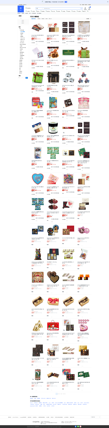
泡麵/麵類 (20, 60)
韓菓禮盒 (21, 36)
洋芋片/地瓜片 (22, 42)
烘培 (20, 69)
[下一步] (67, 394)
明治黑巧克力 (70, 404)
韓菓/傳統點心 (22, 52)
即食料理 (20, 61)
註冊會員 (83, 4)
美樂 (44, 404)
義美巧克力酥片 (45, 402)
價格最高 (43, 18)
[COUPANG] (36, 422)
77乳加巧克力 (85, 404)
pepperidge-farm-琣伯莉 (34, 405)
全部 (37, 8)
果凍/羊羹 (21, 53)
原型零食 (21, 57)
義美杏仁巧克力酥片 (70, 402)
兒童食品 (20, 71)
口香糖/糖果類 (22, 55)
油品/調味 (20, 63)
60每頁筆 (87, 18)
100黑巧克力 (36, 402)
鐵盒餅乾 (40, 402)
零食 (30, 13)
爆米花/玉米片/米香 (23, 47)
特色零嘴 (21, 49)
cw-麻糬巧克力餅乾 (49, 404)
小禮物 (41, 404)
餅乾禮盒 (21, 33)
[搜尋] (81, 8)
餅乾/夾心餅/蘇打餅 (23, 44)
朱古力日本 (54, 404)
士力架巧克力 (32, 404)
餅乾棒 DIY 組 (22, 39)
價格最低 (39, 18)
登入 (80, 4)
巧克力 (21, 50)
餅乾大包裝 (79, 404)
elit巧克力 (52, 405)
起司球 (75, 402)
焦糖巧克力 (59, 404)
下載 (66, 1)
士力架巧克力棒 (64, 404)
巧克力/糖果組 (39, 13)
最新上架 (50, 18)
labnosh (31, 402)
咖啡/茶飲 (20, 65)
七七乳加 (44, 405)
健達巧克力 (75, 404)
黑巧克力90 (37, 404)
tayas (49, 402)
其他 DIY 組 (22, 41)
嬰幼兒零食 (21, 58)
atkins (78, 402)
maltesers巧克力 (86, 402)
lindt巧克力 (48, 405)
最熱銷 (47, 18)
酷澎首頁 (19, 13)
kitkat (65, 402)
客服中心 (86, 4)
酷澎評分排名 (34, 18)
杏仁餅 (82, 402)
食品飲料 (26, 13)
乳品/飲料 (20, 66)
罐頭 (20, 68)
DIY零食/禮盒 (34, 13)
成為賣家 (89, 4)
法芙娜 (53, 402)
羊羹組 (21, 34)
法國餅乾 (40, 405)
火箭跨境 (22, 13)
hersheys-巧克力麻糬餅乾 (59, 402)
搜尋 (26, 77)
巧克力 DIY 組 (22, 38)
